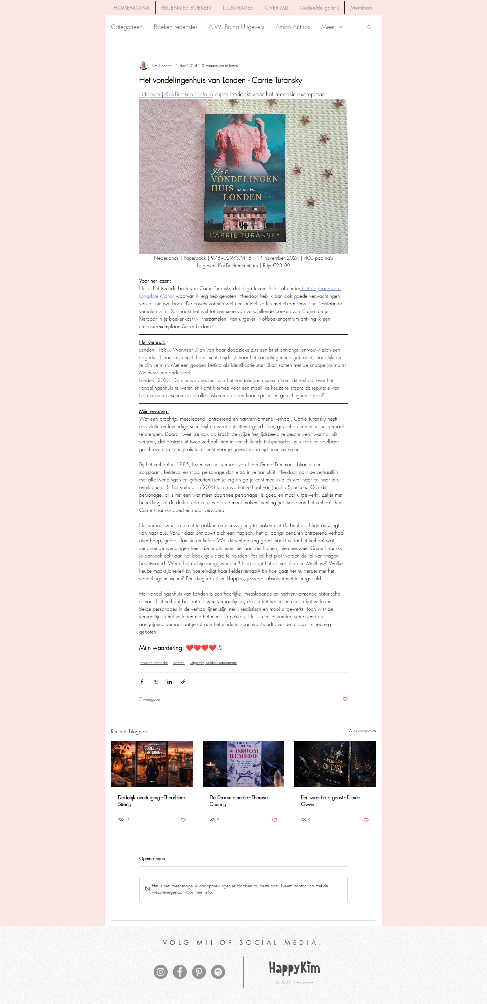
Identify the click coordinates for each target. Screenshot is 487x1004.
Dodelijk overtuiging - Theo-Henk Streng (152, 800)
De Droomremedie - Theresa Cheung (239, 800)
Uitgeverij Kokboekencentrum (213, 662)
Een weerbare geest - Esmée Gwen (330, 800)
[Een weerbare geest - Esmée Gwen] (335, 764)
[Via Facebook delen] (142, 681)
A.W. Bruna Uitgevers (236, 27)
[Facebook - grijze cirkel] (180, 972)
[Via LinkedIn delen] (169, 681)
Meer (328, 27)
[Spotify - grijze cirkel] (218, 972)
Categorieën (127, 27)
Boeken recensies (176, 27)
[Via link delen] (183, 681)
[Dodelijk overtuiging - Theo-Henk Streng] (152, 764)
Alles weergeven (362, 730)
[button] (368, 27)
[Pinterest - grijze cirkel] (199, 972)
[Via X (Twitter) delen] (155, 681)
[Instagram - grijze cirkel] (161, 972)
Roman (179, 662)
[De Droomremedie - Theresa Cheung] (243, 764)
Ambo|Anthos (293, 27)
